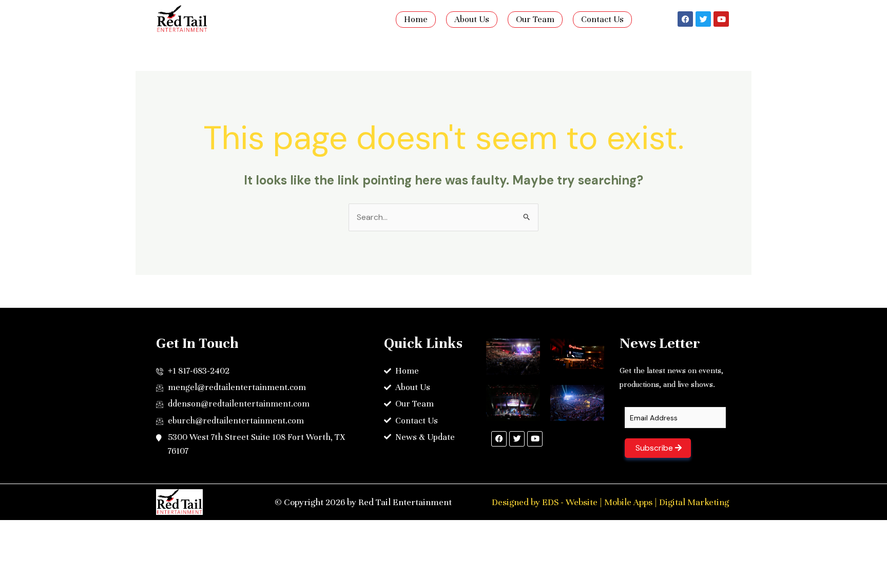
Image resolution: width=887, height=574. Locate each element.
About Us (471, 19)
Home (416, 19)
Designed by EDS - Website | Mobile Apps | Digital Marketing (610, 502)
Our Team (535, 19)
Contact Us (602, 19)
